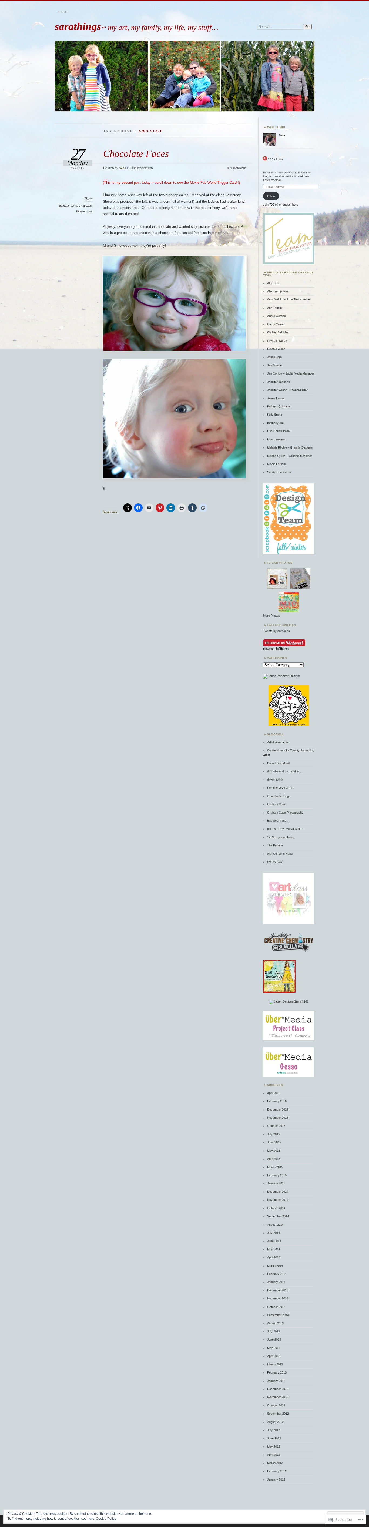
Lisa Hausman (276, 439)
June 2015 (274, 1142)
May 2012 (273, 1446)
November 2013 (277, 1298)
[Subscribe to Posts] (265, 159)
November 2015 (277, 1117)
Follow (271, 196)
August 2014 (275, 1224)
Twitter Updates (281, 625)
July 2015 (273, 1134)
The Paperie (275, 845)
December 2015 (277, 1109)
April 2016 (273, 1093)
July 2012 (273, 1430)
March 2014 (275, 1265)
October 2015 (276, 1125)
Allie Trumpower (277, 291)
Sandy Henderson (279, 472)
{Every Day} (275, 861)
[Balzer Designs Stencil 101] (288, 1001)
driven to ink (275, 779)
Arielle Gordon (276, 316)
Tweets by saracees (276, 631)
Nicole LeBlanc (277, 464)
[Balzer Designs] (289, 724)
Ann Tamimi (274, 307)
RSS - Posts (275, 159)
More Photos (271, 615)
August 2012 (275, 1422)
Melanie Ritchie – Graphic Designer (290, 447)
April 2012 (273, 1454)
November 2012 (277, 1397)
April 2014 (273, 1257)
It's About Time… (278, 820)
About (63, 12)
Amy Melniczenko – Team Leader (289, 299)
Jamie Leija (274, 357)
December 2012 (277, 1389)
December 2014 (277, 1191)
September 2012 (278, 1413)
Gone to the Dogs (278, 796)
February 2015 (277, 1175)
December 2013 (277, 1290)
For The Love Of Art (280, 787)
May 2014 (273, 1249)
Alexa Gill (273, 283)
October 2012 (276, 1405)
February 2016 (277, 1101)
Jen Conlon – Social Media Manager (290, 373)
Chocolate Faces (136, 153)
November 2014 (277, 1199)
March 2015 (275, 1167)
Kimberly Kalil (275, 423)
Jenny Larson (276, 398)
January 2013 (276, 1380)
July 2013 (273, 1331)
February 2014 (277, 1273)
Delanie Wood (276, 348)
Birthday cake (68, 205)
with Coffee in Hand (280, 853)
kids (90, 211)
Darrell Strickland (278, 763)
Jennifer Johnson (278, 381)
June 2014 (274, 1240)
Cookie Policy (106, 1519)
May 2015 (273, 1150)
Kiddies (81, 211)
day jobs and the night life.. (284, 771)
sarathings (78, 26)
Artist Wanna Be (277, 742)
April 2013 (273, 1356)
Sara (122, 168)
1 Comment (238, 168)
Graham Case (276, 804)
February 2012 (277, 1471)
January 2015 (276, 1183)
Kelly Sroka (274, 414)
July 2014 (273, 1232)
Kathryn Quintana (278, 406)
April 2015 (273, 1158)
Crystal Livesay (277, 340)
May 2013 (273, 1347)
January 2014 (276, 1282)
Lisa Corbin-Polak (278, 431)
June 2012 (274, 1438)
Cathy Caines (276, 324)
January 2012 (276, 1479)
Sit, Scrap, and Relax (281, 837)
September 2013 (278, 1315)
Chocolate (85, 205)
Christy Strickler (277, 332)
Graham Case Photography (285, 812)
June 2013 (274, 1339)
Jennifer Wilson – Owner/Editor (287, 390)
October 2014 (276, 1208)
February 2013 (277, 1372)
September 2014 (278, 1216)
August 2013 (275, 1323)
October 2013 (276, 1306)
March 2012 (275, 1463)
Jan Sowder (275, 365)
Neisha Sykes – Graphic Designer (289, 455)
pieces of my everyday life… (285, 828)
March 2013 (275, 1364)
